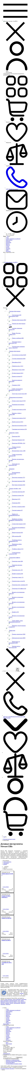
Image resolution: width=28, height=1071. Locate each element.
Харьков (7, 1003)
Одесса (7, 1001)
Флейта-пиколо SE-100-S (7, 874)
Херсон (11, 1003)
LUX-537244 (6, 909)
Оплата (7, 247)
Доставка (8, 248)
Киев (6, 999)
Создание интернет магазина (7, 1068)
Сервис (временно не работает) (13, 238)
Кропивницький (13, 1000)
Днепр (14, 999)
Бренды (8, 243)
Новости (8, 245)
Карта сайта (6, 1023)
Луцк (19, 1000)
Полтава (11, 1001)
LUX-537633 (6, 887)
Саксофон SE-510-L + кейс (7, 963)
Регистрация (9, 1043)
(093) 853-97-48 (14, 716)
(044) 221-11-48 (6, 716)
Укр (8, 236)
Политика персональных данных (13, 1061)
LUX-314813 (6, 975)
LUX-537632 (6, 931)
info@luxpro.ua (6, 1053)
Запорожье (23, 999)
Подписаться (19, 1057)
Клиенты (8, 241)
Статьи (7, 246)
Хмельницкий (17, 1003)
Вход (7, 1042)
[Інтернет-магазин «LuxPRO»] (10, 262)
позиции (22, 993)
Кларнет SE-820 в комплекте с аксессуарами (6, 896)
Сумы (18, 1001)
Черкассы (23, 1003)
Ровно (15, 1001)
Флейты (5, 864)
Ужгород (3, 1003)
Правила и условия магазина (12, 1060)
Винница (10, 999)
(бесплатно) (12, 189)
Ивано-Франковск (5, 1000)
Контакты (8, 251)
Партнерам (8, 242)
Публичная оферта (10, 1062)
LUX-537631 (6, 953)
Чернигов (8, 1004)
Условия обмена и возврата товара (14, 1063)
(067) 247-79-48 (21, 716)
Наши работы (9, 240)
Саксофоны (6, 863)
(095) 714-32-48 (6, 717)
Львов (22, 1000)
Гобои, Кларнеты (7, 861)
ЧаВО (7, 249)
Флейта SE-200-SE (6, 940)
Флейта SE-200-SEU (6, 918)
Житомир (18, 999)
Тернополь (22, 1001)
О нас (7, 237)
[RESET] (19, 671)
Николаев (3, 1001)
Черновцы (3, 1004)
